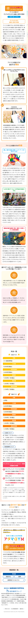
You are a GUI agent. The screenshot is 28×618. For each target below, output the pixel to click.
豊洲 (19, 576)
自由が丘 (8, 576)
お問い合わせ (7, 608)
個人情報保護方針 (14, 608)
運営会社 (21, 608)
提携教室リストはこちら (13, 580)
